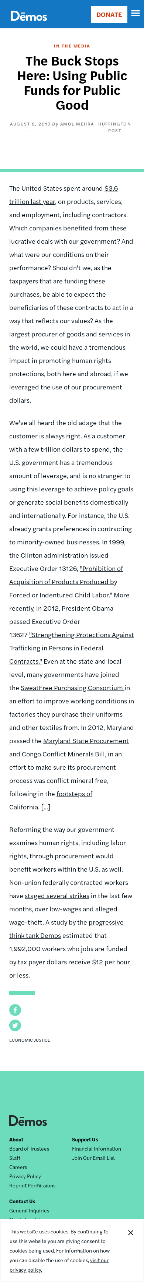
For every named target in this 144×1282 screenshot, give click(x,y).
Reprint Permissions (32, 1185)
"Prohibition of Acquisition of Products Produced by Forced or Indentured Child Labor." (66, 581)
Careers (18, 1166)
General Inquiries (29, 1210)
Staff (14, 1157)
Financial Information (96, 1148)
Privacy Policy (25, 1176)
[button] (15, 1010)
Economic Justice (29, 1039)
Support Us (85, 1139)
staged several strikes (57, 895)
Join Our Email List (93, 1157)
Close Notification (130, 1250)
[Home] (29, 24)
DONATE (109, 14)
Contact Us (22, 1201)
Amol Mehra (77, 123)
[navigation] (136, 13)
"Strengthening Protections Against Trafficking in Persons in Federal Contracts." (71, 647)
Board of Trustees (29, 1148)
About (16, 1139)
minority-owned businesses (58, 541)
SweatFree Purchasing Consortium (72, 687)
